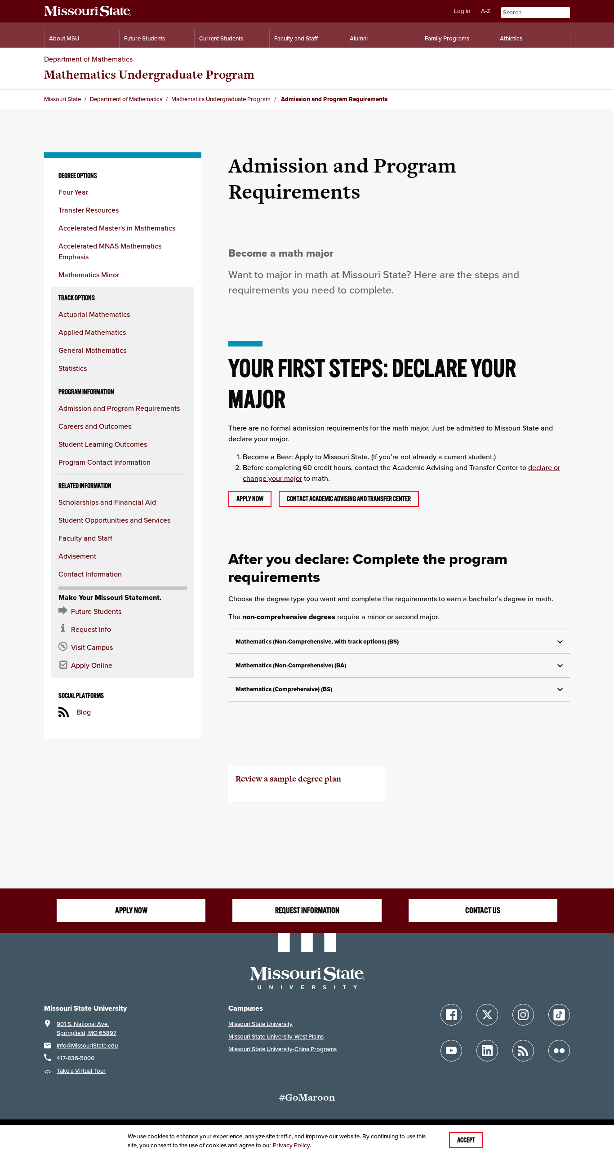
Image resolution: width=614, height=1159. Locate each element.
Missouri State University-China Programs (282, 1049)
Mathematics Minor (88, 275)
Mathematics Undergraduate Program (149, 74)
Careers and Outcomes (94, 426)
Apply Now (131, 910)
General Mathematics (92, 350)
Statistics (72, 368)
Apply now (249, 499)
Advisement (77, 556)
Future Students (144, 38)
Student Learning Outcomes (102, 444)
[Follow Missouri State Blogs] (523, 1050)
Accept (466, 1140)
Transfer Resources (88, 210)
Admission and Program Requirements (119, 408)
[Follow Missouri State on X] (487, 1015)
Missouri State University (260, 1024)
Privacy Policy (291, 1145)
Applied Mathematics (92, 332)
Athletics (511, 38)
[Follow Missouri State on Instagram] (523, 1015)
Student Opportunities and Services (114, 520)
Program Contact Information (104, 462)
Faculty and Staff (296, 38)
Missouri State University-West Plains (276, 1036)
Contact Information (90, 574)
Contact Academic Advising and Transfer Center (349, 499)
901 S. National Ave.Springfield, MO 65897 (86, 1028)
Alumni (359, 38)
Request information (307, 910)
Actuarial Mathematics (94, 314)
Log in (462, 11)
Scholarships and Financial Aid (107, 502)
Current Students (221, 38)
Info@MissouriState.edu (87, 1045)
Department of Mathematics (88, 59)
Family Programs (447, 38)
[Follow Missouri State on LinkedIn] (487, 1050)
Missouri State (62, 99)
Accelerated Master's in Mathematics (116, 228)
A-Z (485, 11)
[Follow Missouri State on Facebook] (451, 1015)
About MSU (64, 38)
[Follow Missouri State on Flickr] (559, 1050)
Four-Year (73, 192)
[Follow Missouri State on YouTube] (451, 1050)
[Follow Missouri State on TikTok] (559, 1015)
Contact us (482, 910)
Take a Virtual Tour (81, 1070)
